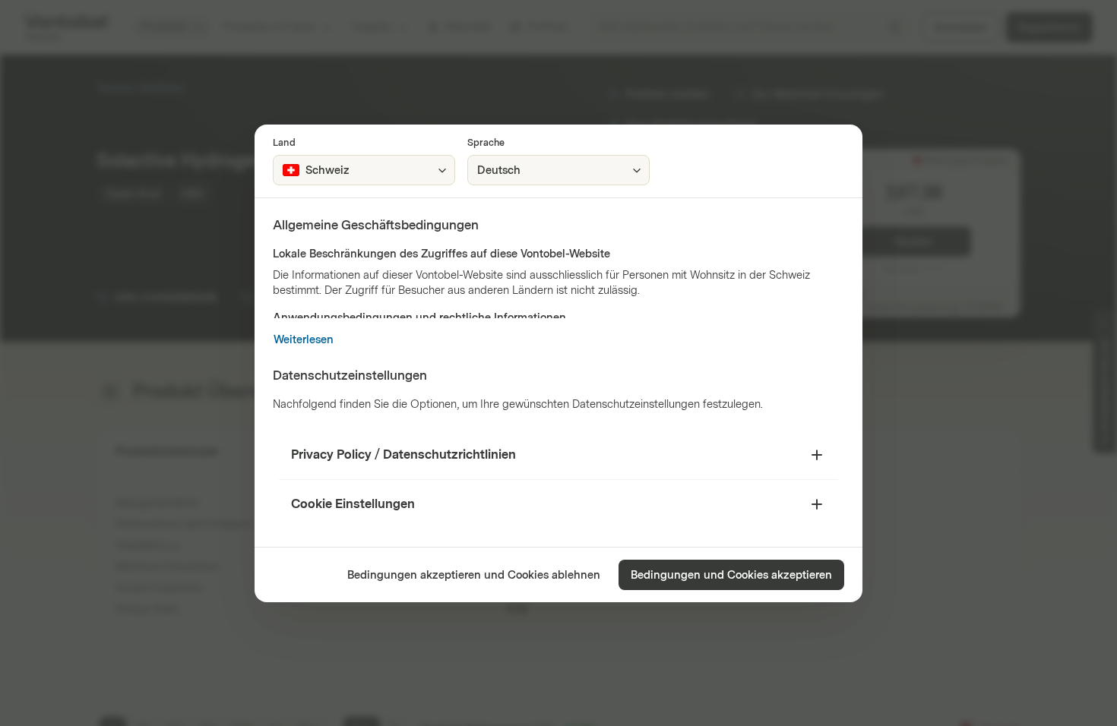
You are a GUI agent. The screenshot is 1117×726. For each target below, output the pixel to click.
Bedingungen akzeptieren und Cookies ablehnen (473, 575)
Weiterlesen (304, 339)
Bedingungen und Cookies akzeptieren (731, 575)
